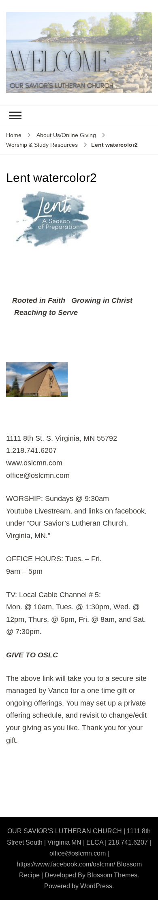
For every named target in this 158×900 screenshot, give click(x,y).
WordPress (96, 886)
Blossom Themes (112, 875)
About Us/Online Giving (66, 135)
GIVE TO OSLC (32, 655)
